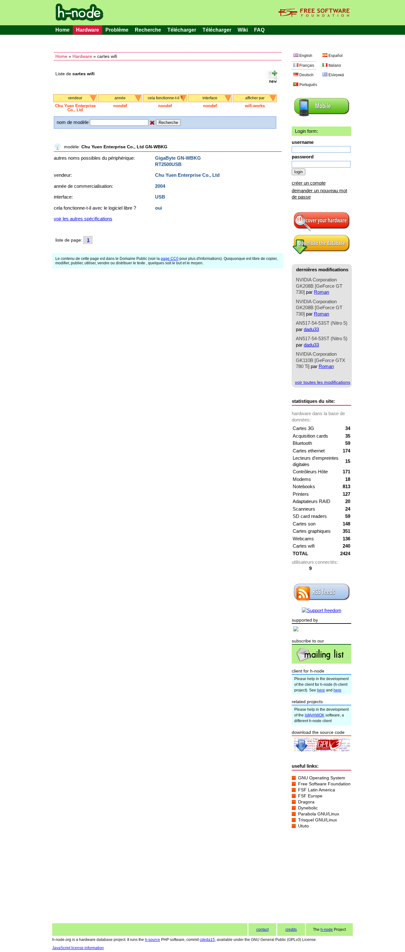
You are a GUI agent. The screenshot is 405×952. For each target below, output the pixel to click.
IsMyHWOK (314, 715)
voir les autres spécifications (83, 218)
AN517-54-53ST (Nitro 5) (321, 323)
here (321, 690)
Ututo (303, 825)
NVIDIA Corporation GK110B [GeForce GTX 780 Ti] (320, 360)
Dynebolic (308, 807)
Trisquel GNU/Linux (317, 819)
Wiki (243, 30)
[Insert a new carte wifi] (272, 82)
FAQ (259, 30)
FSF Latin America (316, 789)
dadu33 (311, 329)
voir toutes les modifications (322, 382)
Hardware (87, 30)
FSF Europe (310, 795)
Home (62, 30)
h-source (152, 939)
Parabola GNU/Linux (318, 813)
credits (291, 929)
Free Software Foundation (324, 783)
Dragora (306, 801)
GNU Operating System (321, 777)
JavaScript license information (78, 948)
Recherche (148, 30)
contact (262, 929)
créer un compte (309, 183)
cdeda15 (207, 939)
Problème (116, 30)
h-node (327, 929)
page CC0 (169, 258)
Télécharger (181, 30)
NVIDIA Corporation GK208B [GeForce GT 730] (319, 286)
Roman (321, 292)
